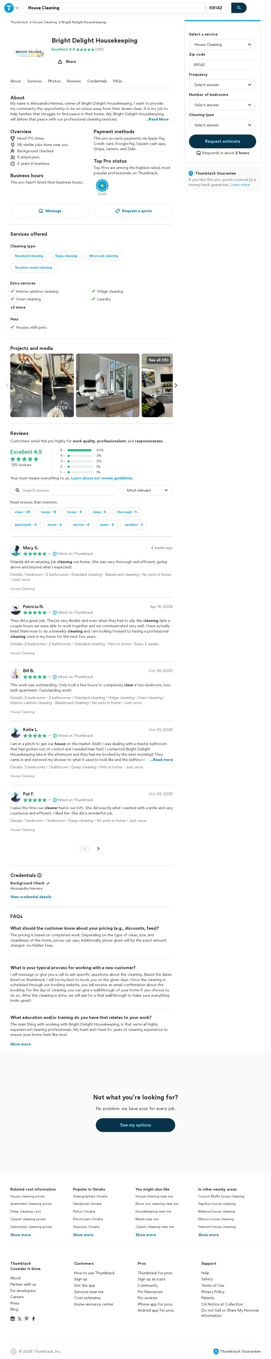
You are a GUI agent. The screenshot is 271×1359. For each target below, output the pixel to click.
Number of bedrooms (208, 94)
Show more (20, 1235)
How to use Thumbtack (94, 1273)
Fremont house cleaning (217, 1227)
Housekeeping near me (153, 1211)
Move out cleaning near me (157, 1204)
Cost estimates (87, 1298)
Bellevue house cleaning (216, 1211)
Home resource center (93, 1304)
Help (205, 1273)
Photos (54, 81)
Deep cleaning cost (25, 1211)
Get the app (84, 1285)
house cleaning (45, 22)
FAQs (117, 81)
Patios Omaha (84, 1211)
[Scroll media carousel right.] (176, 385)
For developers (23, 1291)
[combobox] (112, 8)
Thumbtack (19, 22)
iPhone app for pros (155, 1304)
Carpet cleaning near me (155, 1227)
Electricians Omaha (88, 1219)
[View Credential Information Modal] (39, 875)
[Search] (239, 8)
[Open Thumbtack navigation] (12, 8)
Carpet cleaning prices (28, 1219)
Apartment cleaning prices (31, 1204)
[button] (28, 51)
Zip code (197, 54)
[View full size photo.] (42, 385)
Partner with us (23, 1284)
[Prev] (85, 848)
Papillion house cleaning (217, 1204)
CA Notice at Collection (222, 1304)
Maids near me (147, 1219)
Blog (14, 1309)
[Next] (98, 848)
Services (34, 81)
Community (148, 1285)
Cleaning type (201, 115)
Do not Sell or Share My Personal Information (230, 1313)
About (15, 81)
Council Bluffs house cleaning (221, 1196)
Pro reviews (147, 1298)
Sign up (80, 1279)
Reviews (74, 81)
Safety (207, 1279)
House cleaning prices (27, 1196)
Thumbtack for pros (155, 1273)
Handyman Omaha (87, 1204)
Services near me (88, 1292)
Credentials (97, 81)
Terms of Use (212, 1285)
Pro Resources (150, 1292)
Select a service (203, 34)
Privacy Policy (212, 1292)
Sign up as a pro (152, 1279)
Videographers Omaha (90, 1196)
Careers (17, 1297)
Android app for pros (156, 1310)
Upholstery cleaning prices (31, 1227)
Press (15, 1303)
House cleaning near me (154, 1196)
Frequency (198, 74)
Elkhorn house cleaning (216, 1219)
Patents (208, 1298)
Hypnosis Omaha (86, 1227)
